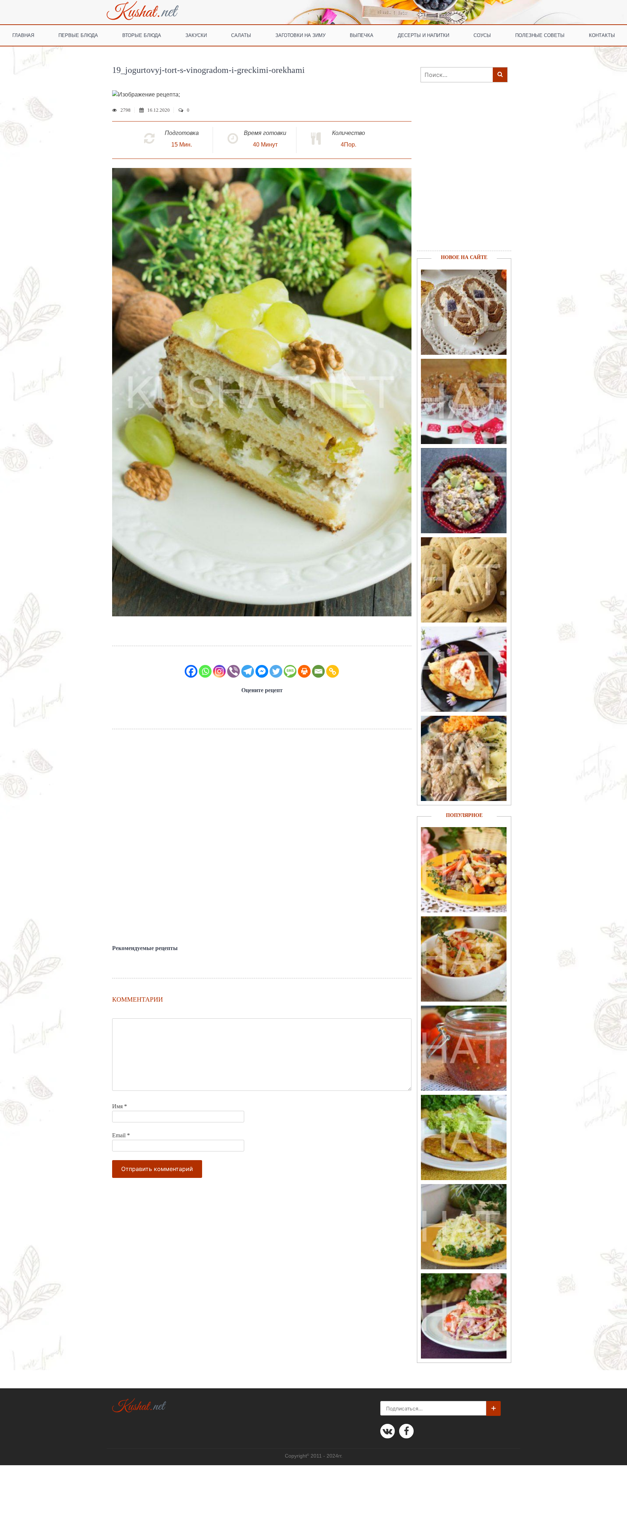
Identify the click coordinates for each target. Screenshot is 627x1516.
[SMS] (290, 671)
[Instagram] (219, 671)
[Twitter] (276, 671)
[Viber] (233, 671)
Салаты (241, 35)
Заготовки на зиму (300, 35)
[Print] (304, 671)
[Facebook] (191, 671)
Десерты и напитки (423, 35)
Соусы (482, 35)
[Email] (318, 671)
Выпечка (361, 35)
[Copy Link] (332, 671)
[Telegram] (247, 671)
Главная (23, 35)
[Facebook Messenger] (261, 671)
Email (121, 1135)
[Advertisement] (261, 837)
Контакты (602, 35)
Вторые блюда (141, 35)
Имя (119, 1106)
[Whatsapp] (205, 671)
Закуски (196, 35)
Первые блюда (78, 35)
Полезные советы (540, 35)
